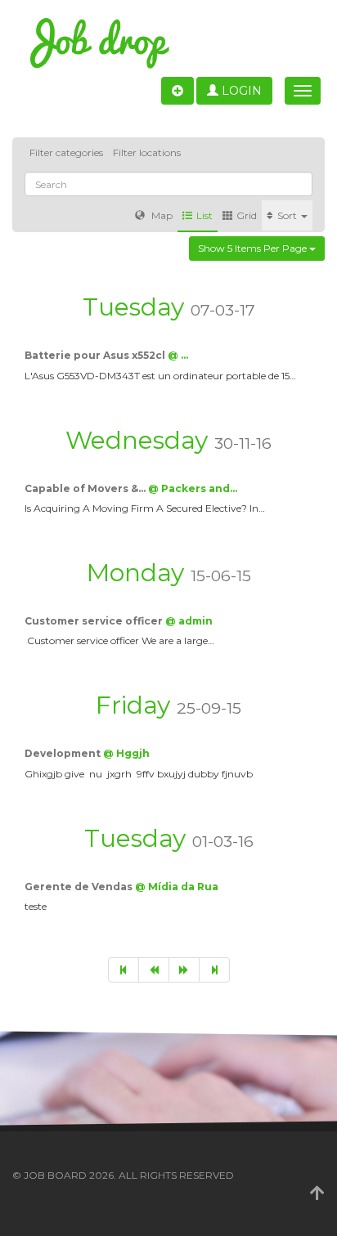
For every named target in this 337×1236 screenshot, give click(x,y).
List (204, 215)
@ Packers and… (192, 488)
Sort (288, 215)
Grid (246, 215)
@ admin (189, 621)
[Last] (214, 970)
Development (64, 753)
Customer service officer (95, 621)
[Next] (184, 970)
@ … (178, 355)
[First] (123, 970)
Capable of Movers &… (86, 488)
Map (161, 215)
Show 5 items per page (253, 248)
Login (240, 90)
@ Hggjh (126, 753)
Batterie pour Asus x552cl (96, 355)
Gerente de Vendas (80, 886)
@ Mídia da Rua (176, 886)
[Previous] (153, 970)
